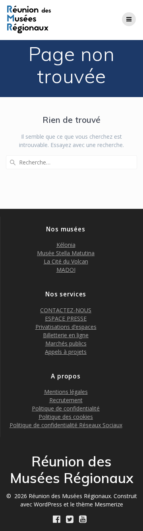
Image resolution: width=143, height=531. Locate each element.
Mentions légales (66, 391)
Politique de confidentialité (66, 408)
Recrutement (66, 400)
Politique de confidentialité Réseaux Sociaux (66, 425)
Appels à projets (66, 351)
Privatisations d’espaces (66, 326)
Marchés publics (66, 343)
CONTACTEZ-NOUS (65, 310)
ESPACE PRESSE (66, 318)
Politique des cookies (66, 416)
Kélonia (65, 244)
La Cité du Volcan (66, 261)
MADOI (65, 269)
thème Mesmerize (99, 504)
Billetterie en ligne (66, 335)
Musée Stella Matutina (66, 253)
